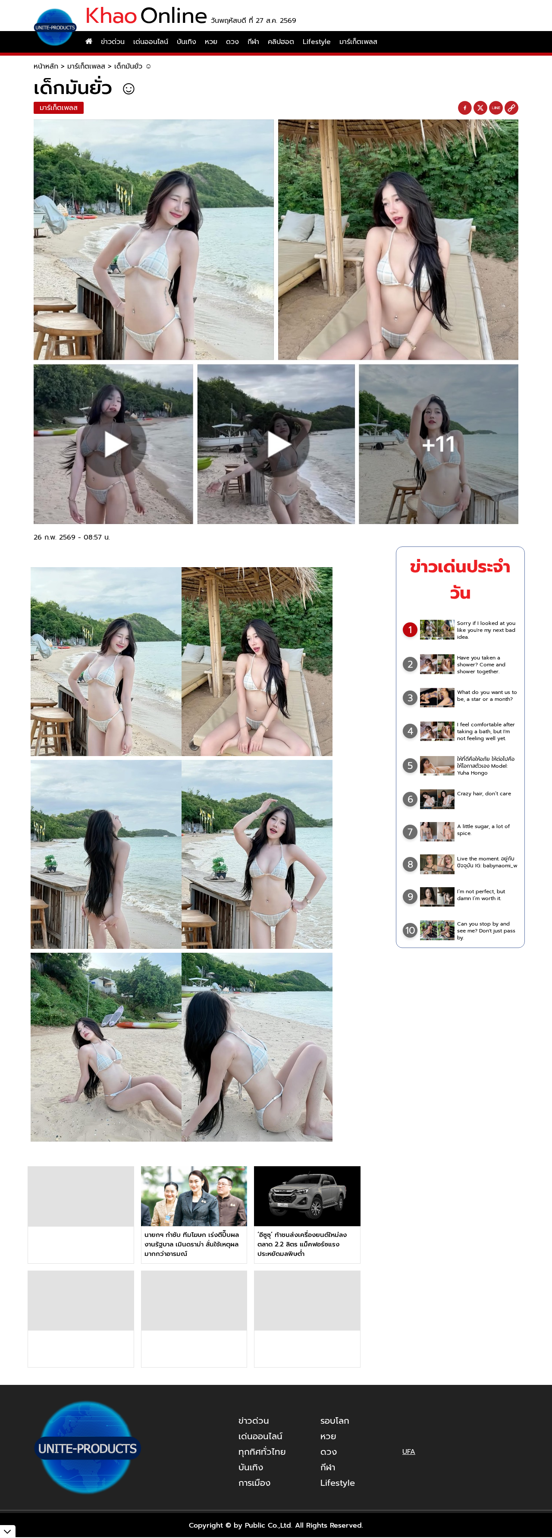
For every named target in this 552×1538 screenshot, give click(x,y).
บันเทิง (186, 42)
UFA (408, 1452)
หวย (211, 42)
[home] (89, 42)
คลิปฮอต (281, 42)
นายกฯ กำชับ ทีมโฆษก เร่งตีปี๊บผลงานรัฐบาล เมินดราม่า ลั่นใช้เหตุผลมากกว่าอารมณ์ (191, 1244)
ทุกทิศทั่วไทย (262, 1451)
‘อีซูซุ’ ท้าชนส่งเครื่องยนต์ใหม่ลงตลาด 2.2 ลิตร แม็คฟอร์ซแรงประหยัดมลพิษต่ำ (302, 1244)
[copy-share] (511, 108)
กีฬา (253, 42)
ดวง (232, 42)
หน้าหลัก (46, 66)
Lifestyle (317, 42)
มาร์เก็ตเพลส (358, 42)
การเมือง (254, 1482)
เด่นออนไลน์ (150, 42)
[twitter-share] (480, 108)
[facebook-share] (465, 108)
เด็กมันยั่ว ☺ (133, 66)
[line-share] (496, 108)
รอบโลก (334, 1420)
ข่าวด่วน (113, 42)
